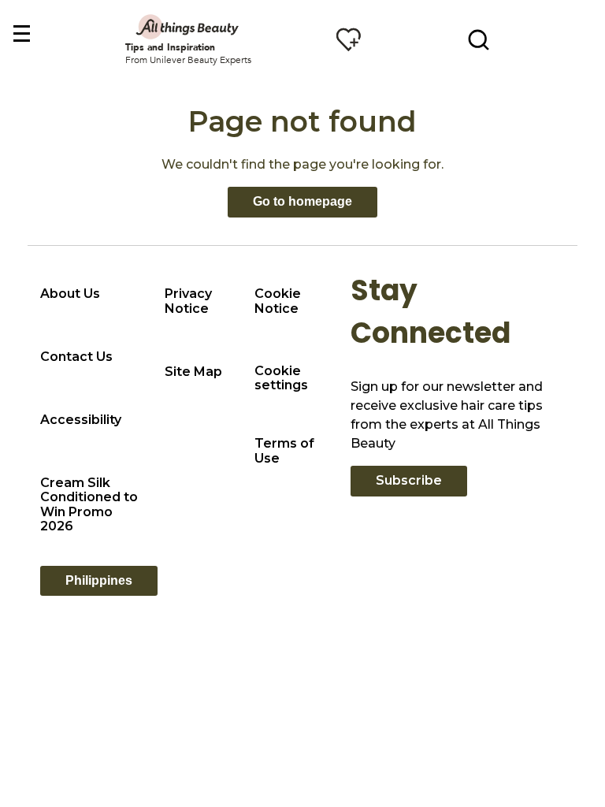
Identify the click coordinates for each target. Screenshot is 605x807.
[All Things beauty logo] (188, 26)
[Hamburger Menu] (21, 34)
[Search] (479, 39)
